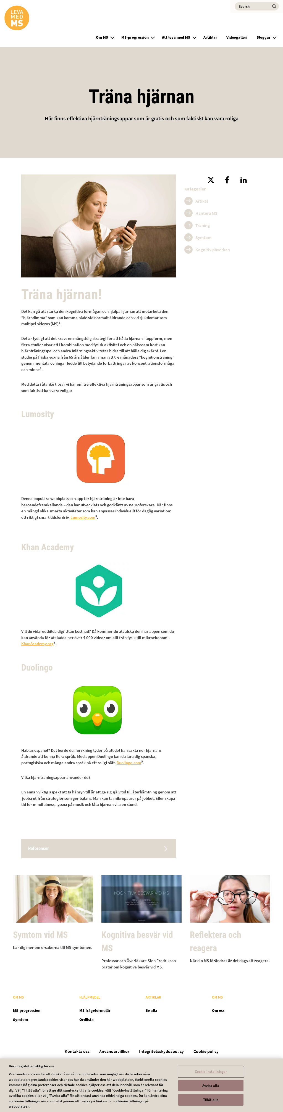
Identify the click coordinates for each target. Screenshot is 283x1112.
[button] (112, 37)
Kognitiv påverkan (212, 249)
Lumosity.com (82, 517)
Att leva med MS (176, 37)
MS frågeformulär (95, 1010)
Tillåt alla (211, 1100)
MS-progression (135, 37)
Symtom (203, 237)
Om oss (218, 1010)
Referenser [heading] (38, 848)
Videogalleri (236, 37)
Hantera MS (206, 213)
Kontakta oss (77, 1051)
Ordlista (86, 1019)
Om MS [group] (102, 37)
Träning (202, 225)
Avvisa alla (210, 1085)
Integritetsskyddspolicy (161, 1051)
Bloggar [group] (263, 37)
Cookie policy (206, 1051)
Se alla (151, 1010)
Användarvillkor (114, 1051)
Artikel (201, 201)
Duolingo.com (129, 762)
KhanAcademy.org (37, 643)
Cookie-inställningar (211, 1071)
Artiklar (210, 37)
